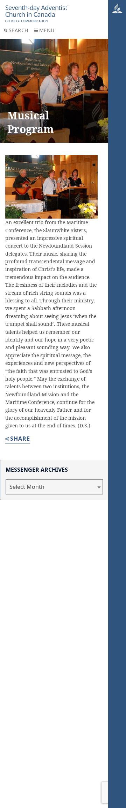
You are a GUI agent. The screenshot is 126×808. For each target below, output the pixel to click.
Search (18, 30)
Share (20, 439)
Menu (47, 30)
